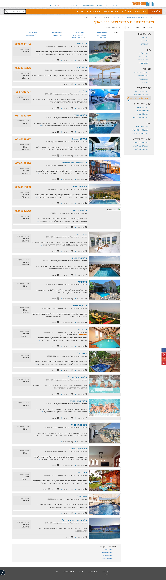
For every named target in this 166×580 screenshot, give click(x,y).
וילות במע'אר (103, 37)
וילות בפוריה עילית (78, 37)
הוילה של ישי (81, 91)
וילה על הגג (82, 67)
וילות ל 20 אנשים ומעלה (140, 117)
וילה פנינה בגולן (80, 210)
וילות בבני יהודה (102, 33)
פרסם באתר (53, 5)
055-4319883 (23, 187)
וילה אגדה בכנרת (79, 258)
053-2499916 (23, 163)
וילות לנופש (145, 82)
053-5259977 (23, 139)
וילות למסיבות (102, 5)
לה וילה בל (82, 496)
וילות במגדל (57, 35)
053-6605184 (23, 44)
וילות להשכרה (144, 63)
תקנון (81, 571)
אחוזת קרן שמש (80, 186)
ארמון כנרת (82, 234)
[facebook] (164, 350)
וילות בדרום (145, 44)
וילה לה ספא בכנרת (78, 401)
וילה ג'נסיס (82, 43)
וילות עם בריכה (143, 59)
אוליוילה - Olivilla (79, 139)
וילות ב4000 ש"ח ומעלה (140, 133)
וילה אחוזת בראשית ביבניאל (74, 520)
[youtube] (164, 363)
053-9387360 (23, 115)
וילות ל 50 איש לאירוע (141, 149)
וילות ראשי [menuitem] (155, 11)
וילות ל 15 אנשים (143, 114)
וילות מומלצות (144, 53)
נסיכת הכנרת (81, 472)
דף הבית (105, 571)
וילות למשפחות (88, 5)
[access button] (2, 573)
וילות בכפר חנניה (78, 35)
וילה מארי (82, 282)
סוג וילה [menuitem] (127, 11)
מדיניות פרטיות (68, 571)
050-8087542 (23, 210)
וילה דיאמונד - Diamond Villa (74, 162)
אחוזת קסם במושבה (78, 448)
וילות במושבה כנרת (31, 35)
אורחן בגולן (82, 353)
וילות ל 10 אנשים (143, 111)
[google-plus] (164, 359)
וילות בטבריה (56, 33)
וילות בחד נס (80, 33)
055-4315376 (23, 67)
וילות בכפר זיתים (102, 35)
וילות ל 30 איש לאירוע (141, 146)
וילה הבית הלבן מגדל (77, 377)
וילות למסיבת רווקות (141, 72)
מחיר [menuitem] (80, 11)
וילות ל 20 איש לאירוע (141, 142)
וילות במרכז (145, 40)
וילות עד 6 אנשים (143, 107)
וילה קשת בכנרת (79, 305)
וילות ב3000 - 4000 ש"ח (140, 130)
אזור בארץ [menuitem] (141, 11)
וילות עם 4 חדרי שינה (141, 95)
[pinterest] (164, 354)
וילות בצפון (115, 5)
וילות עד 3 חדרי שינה (141, 91)
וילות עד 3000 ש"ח (142, 126)
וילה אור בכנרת (80, 115)
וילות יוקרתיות (144, 56)
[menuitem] (115, 4)
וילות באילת (74, 5)
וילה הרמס (82, 329)
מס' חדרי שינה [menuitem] (111, 11)
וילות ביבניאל (33, 33)
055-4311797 (23, 91)
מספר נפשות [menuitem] (94, 11)
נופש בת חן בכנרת (79, 425)
